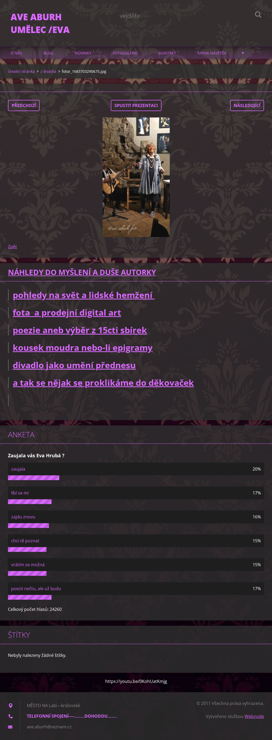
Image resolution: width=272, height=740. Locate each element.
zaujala (18, 469)
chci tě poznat (25, 541)
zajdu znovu (23, 517)
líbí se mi (20, 493)
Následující (247, 105)
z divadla (48, 71)
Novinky (83, 53)
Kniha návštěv (212, 53)
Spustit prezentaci (136, 105)
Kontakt (167, 53)
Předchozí (24, 105)
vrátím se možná (28, 565)
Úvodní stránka (21, 71)
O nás (16, 53)
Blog (48, 53)
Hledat (258, 15)
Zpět (12, 247)
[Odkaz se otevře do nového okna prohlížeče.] (136, 177)
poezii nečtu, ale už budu (36, 588)
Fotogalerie (125, 53)
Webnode (254, 716)
